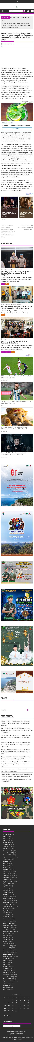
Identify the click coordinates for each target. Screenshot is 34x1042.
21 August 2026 (6, 269)
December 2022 (8, 925)
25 (24, 1008)
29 (13, 1011)
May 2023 (6, 915)
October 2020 (7, 979)
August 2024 (7, 884)
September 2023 (8, 906)
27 (5, 1011)
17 (20, 1005)
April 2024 (6, 892)
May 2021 (6, 964)
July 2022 (5, 935)
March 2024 (6, 894)
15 (13, 1005)
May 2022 (6, 939)
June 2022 (6, 937)
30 (16, 1011)
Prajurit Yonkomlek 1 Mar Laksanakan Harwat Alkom (16, 779)
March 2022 (6, 944)
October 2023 (7, 904)
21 (9, 1008)
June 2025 (6, 863)
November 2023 (8, 902)
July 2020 (5, 985)
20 (5, 1008)
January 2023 (7, 923)
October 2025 (7, 855)
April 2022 (6, 941)
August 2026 (7, 834)
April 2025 (6, 867)
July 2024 (5, 886)
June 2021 (6, 962)
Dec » (9, 1016)
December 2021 (8, 950)
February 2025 (7, 871)
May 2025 (6, 865)
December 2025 (8, 851)
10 (20, 1003)
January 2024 (7, 898)
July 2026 (5, 836)
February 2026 (7, 846)
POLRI (3, 220)
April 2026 (6, 842)
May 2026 (6, 840)
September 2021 (8, 956)
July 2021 (5, 960)
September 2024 (8, 882)
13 (5, 1005)
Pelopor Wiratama (17, 269)
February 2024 (7, 896)
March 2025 (6, 869)
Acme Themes (18, 1039)
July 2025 (5, 861)
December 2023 (8, 900)
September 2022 (8, 931)
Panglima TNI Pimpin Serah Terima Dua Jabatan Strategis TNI (25, 227)
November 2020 (8, 977)
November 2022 (8, 927)
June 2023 (6, 913)
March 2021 (6, 968)
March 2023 (6, 919)
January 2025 (7, 873)
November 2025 (8, 853)
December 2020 (8, 975)
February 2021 (7, 970)
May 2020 (6, 989)
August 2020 (7, 983)
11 (24, 1003)
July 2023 (5, 910)
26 (28, 1008)
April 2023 (6, 917)
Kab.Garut (4, 352)
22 (13, 1008)
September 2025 (8, 857)
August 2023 (7, 908)
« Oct (4, 1016)
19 (28, 1005)
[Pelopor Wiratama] (2, 11)
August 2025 (7, 859)
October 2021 (7, 954)
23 (16, 1008)
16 (16, 1005)
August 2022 (7, 933)
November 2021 (8, 952)
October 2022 (7, 929)
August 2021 (7, 958)
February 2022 (7, 946)
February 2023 (7, 921)
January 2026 (7, 849)
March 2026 (6, 844)
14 (9, 1005)
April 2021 (6, 966)
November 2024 (8, 877)
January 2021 (7, 972)
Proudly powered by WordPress (11, 1037)
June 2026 (6, 838)
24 (20, 1008)
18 (24, 1005)
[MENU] (32, 11)
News (3, 283)
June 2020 (6, 987)
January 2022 (7, 948)
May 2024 (6, 890)
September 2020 (8, 981)
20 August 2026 (6, 339)
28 (9, 1011)
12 (28, 1003)
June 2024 (6, 888)
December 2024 (8, 875)
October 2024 (7, 880)
